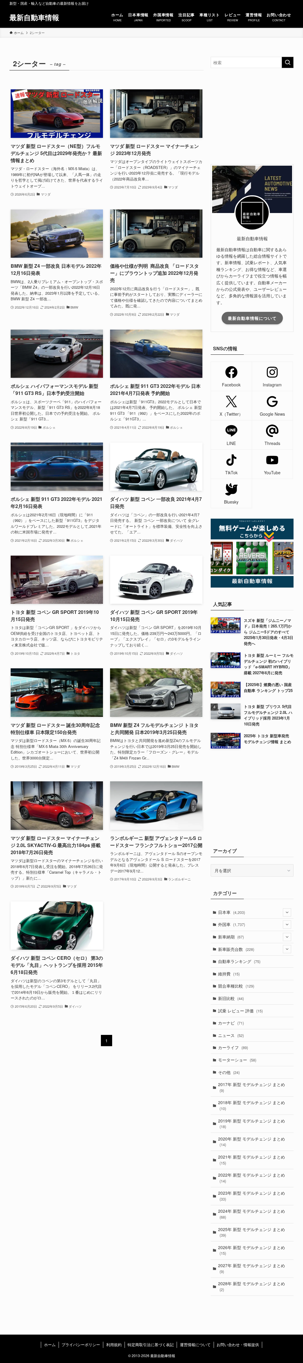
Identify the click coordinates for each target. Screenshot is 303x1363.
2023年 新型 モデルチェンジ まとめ (251, 1196)
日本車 (231, 912)
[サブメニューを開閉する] (287, 912)
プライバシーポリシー (81, 1344)
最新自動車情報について (252, 318)
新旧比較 (231, 998)
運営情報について (195, 1344)
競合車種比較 (236, 986)
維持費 (229, 974)
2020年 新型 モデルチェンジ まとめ (251, 1142)
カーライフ (233, 1047)
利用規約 (114, 1344)
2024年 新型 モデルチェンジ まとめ (251, 1214)
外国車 (231, 924)
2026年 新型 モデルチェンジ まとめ (251, 1250)
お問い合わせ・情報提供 (238, 1344)
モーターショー (237, 1060)
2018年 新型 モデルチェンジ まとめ (251, 1105)
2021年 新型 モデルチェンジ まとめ (251, 1160)
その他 (229, 1072)
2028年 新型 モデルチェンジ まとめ (251, 1286)
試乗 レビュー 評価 (240, 1011)
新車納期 (231, 937)
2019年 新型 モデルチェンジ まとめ (251, 1124)
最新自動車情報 (34, 17)
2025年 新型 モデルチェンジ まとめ (251, 1232)
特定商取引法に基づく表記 (151, 1344)
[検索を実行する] (288, 62)
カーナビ (231, 1023)
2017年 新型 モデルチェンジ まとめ (251, 1087)
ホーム (50, 1344)
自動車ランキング (239, 961)
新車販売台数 (236, 949)
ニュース (231, 1035)
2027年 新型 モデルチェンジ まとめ (251, 1268)
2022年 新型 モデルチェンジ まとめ (251, 1178)
